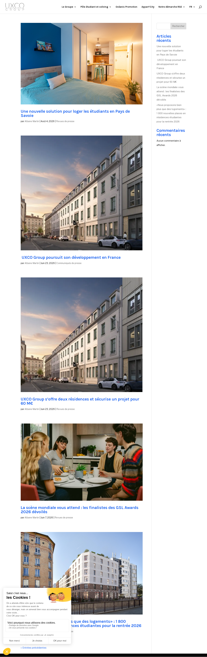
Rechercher (178, 26)
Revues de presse (65, 121)
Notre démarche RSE (170, 7)
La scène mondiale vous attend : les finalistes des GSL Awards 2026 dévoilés (79, 509)
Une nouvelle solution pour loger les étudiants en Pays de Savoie (75, 113)
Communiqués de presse (69, 263)
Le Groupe (67, 7)
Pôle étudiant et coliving (94, 7)
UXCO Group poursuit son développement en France (71, 257)
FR (190, 7)
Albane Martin (32, 121)
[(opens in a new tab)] (82, 63)
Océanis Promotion (126, 7)
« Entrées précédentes (33, 647)
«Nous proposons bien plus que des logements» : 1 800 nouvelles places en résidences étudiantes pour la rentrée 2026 (81, 623)
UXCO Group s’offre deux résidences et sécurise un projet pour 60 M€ (80, 401)
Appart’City (148, 7)
